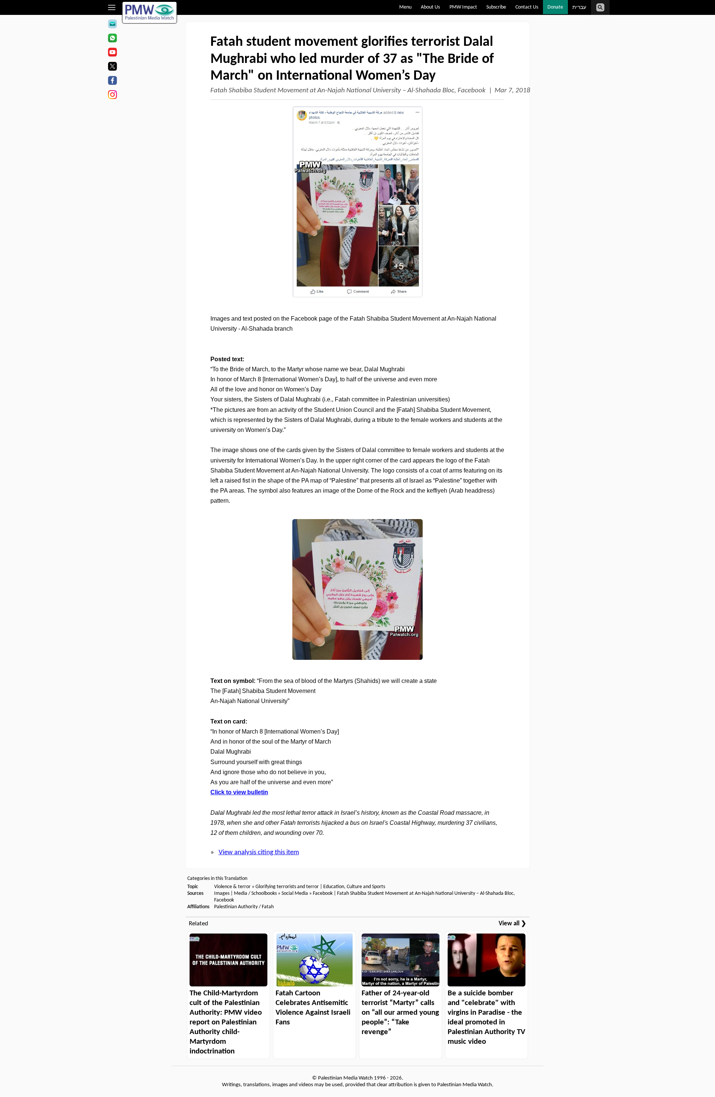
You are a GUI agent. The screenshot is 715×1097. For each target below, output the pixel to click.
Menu (405, 7)
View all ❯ (512, 923)
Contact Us (526, 7)
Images (221, 893)
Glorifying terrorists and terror (287, 887)
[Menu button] (112, 7)
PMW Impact (463, 7)
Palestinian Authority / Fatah (244, 907)
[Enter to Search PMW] (600, 7)
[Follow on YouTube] (112, 53)
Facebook (323, 893)
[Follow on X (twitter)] (112, 67)
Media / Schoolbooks (255, 893)
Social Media (295, 893)
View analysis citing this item (259, 852)
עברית (579, 7)
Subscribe (496, 7)
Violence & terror (232, 887)
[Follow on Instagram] (112, 96)
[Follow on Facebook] (112, 81)
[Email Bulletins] (112, 25)
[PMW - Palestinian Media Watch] (150, 12)
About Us (430, 7)
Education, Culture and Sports (354, 887)
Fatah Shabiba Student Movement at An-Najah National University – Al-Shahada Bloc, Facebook (348, 90)
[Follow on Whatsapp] (112, 39)
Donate (555, 7)
